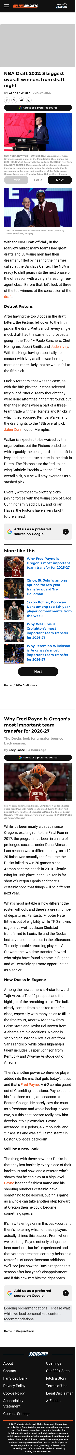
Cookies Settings (16, 1414)
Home (8, 685)
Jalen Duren (14, 429)
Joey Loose (17, 750)
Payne (9, 1183)
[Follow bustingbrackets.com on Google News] (66, 532)
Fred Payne (30, 1084)
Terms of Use (56, 1386)
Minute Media (24, 1424)
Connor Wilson (20, 93)
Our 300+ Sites (58, 1371)
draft (8, 297)
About (8, 1363)
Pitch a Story (56, 1378)
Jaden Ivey (59, 346)
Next (60, 180)
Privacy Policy (14, 1386)
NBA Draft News (26, 685)
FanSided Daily (15, 1378)
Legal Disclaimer (59, 1393)
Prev (16, 180)
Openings (53, 1363)
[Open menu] (6, 6)
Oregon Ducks (25, 1331)
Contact (9, 1371)
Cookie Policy (14, 1393)
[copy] (29, 100)
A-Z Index (53, 1401)
